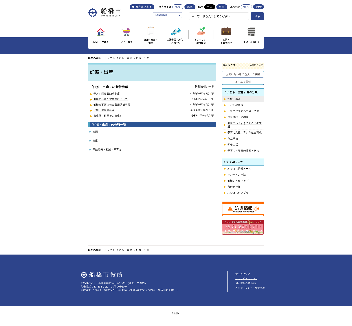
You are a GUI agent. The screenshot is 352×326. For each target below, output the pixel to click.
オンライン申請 (237, 174)
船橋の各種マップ (238, 180)
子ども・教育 (124, 58)
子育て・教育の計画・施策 (243, 150)
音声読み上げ (143, 6)
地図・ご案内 (137, 283)
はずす (259, 7)
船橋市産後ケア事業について (111, 99)
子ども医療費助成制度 (107, 93)
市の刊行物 (234, 186)
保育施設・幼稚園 (238, 117)
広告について (256, 65)
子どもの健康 (235, 105)
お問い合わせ (119, 286)
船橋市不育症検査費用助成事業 (112, 104)
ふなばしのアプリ (238, 192)
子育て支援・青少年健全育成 (245, 132)
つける (246, 7)
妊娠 (95, 131)
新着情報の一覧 (204, 86)
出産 (95, 140)
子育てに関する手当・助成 (243, 111)
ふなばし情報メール (239, 168)
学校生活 (233, 144)
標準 (190, 7)
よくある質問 (242, 81)
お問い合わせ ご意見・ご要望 (243, 74)
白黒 (209, 7)
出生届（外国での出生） (108, 115)
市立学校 (233, 138)
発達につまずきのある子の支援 (245, 125)
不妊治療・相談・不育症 (107, 149)
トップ (108, 58)
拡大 (178, 7)
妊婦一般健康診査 (104, 110)
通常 (221, 7)
